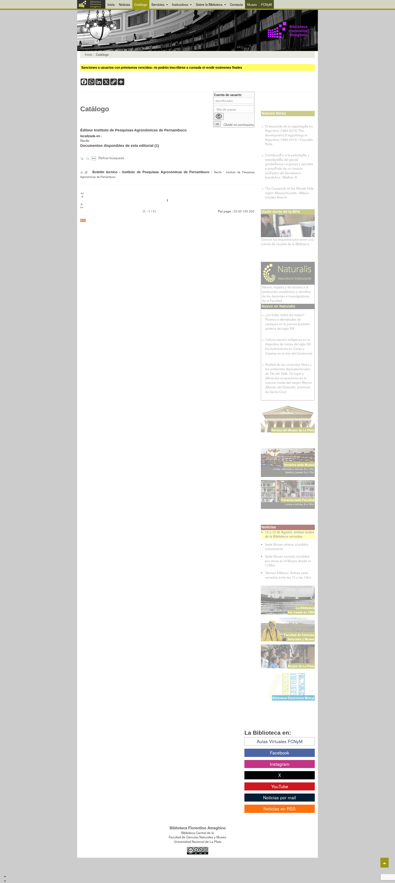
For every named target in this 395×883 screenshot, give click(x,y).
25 (235, 211)
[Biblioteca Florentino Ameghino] (91, 4)
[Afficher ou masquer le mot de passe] (219, 116)
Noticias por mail (279, 797)
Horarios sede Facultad (297, 500)
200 (251, 211)
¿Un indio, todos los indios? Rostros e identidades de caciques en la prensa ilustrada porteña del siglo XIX (287, 321)
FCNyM (266, 4)
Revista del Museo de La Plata (292, 430)
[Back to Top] (384, 863)
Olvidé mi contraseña (239, 124)
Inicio (111, 4)
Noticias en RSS (280, 808)
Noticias (124, 4)
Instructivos (180, 4)
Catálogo (140, 4)
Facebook (279, 753)
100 (245, 211)
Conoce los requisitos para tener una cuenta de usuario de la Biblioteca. (287, 241)
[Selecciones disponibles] (94, 157)
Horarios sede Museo (299, 464)
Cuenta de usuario (227, 95)
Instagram (279, 764)
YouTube (279, 786)
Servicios (158, 4)
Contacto (236, 4)
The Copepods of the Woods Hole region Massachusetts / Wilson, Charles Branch (289, 192)
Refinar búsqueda (111, 157)
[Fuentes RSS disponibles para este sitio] (167, 220)
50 (240, 211)
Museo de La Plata (301, 666)
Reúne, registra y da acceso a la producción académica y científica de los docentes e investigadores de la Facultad (286, 294)
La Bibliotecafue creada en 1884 (301, 610)
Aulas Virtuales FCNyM (280, 741)
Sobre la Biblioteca (209, 4)
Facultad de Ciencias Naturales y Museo (299, 636)
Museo (252, 4)
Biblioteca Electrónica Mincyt (293, 698)
